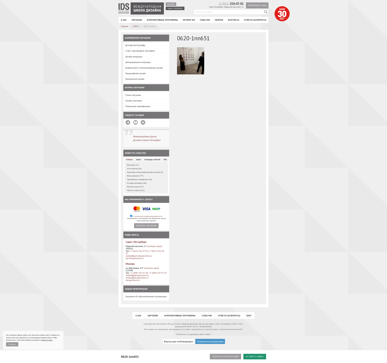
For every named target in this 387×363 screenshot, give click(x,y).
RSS (165, 159)
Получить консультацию (225, 356)
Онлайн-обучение (133, 100)
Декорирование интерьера (138, 62)
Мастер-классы (135, 186)
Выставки (133, 165)
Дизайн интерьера (133, 56)
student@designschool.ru (137, 275)
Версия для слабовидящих (178, 341)
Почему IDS (189, 20)
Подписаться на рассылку (210, 341)
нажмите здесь (46, 340)
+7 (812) (231, 3)
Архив (138, 159)
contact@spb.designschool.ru (139, 255)
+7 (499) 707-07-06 (139, 273)
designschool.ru (133, 280)
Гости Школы (134, 168)
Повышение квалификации (137, 106)
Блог (249, 315)
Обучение (137, 20)
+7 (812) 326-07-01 (139, 251)
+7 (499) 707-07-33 (158, 273)
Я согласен (12, 344)
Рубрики (129, 159)
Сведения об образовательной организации (146, 296)
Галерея (219, 20)
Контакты (233, 20)
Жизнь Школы (135, 176)
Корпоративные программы (162, 20)
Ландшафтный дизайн (135, 73)
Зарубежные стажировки (139, 179)
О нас (124, 20)
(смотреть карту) (154, 246)
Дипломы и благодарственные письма (145, 172)
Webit (208, 334)
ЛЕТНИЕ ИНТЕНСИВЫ (135, 45)
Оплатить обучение (146, 225)
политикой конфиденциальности (148, 216)
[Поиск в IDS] (265, 11)
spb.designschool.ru (135, 258)
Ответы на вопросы (255, 20)
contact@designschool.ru (137, 277)
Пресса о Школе (136, 190)
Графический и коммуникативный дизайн (144, 67)
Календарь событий (152, 159)
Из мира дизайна (137, 183)
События (205, 20)
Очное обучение (133, 95)
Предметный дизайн (134, 79)
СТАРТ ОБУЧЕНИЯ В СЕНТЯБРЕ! (140, 51)
